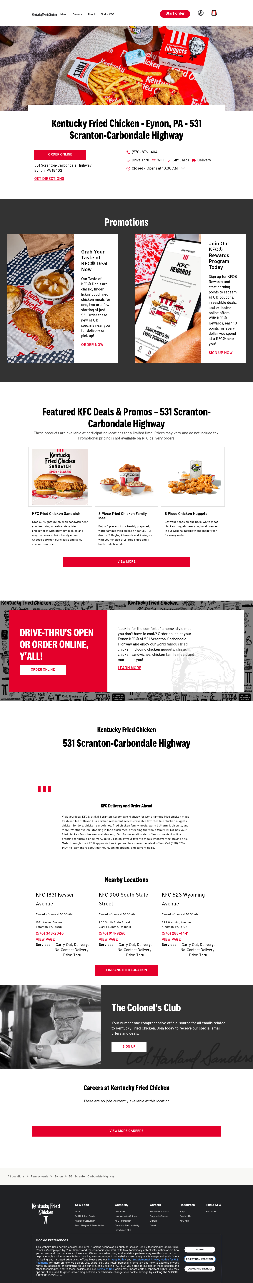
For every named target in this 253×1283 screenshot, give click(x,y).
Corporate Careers (159, 1216)
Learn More (129, 668)
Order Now (92, 345)
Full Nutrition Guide (85, 1216)
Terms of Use (105, 1268)
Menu (78, 1212)
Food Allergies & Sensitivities (89, 1226)
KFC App (184, 1221)
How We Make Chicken (126, 1216)
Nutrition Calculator (85, 1221)
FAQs (182, 1212)
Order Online (60, 154)
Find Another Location (126, 970)
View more (126, 562)
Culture (153, 1221)
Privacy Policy (117, 1259)
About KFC (120, 1212)
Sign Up (129, 1047)
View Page (45, 940)
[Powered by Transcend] (42, 1277)
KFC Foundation (123, 1221)
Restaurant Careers (159, 1212)
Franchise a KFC (123, 1230)
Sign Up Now (221, 353)
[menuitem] (63, 14)
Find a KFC (211, 1212)
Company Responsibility (127, 1226)
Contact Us (185, 1216)
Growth (153, 1226)
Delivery (204, 160)
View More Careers (126, 1131)
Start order (175, 14)
